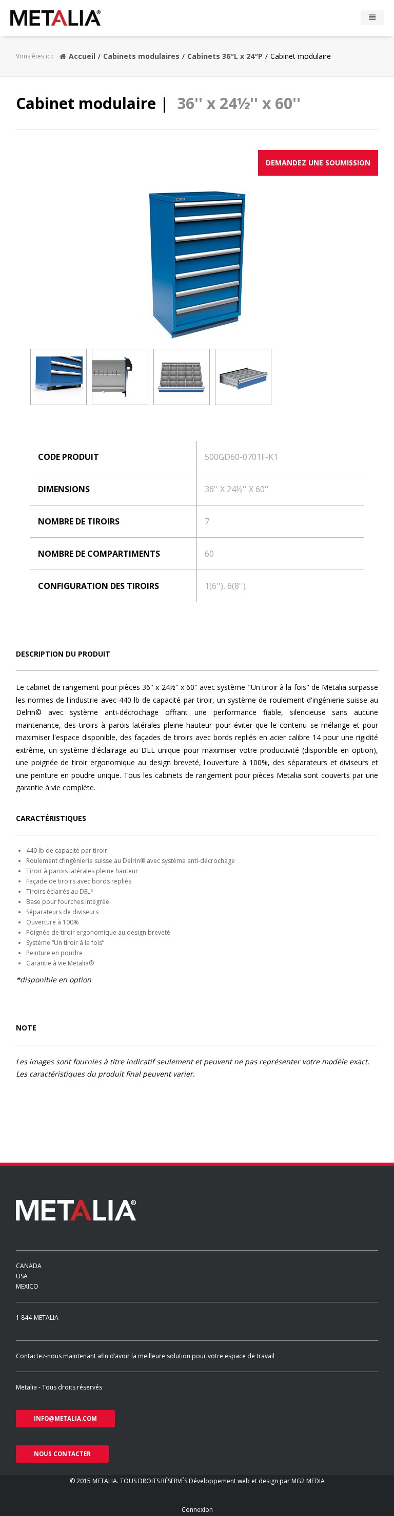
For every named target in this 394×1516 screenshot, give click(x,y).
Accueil (82, 56)
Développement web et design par (240, 1481)
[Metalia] (70, 18)
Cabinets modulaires (141, 56)
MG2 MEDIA (308, 1481)
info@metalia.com (65, 1418)
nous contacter (62, 1454)
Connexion (197, 1509)
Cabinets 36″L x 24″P (225, 56)
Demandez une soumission (318, 162)
